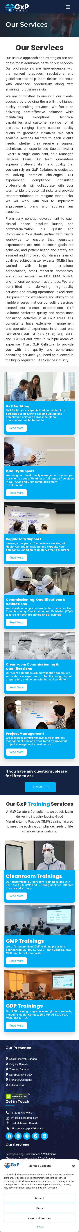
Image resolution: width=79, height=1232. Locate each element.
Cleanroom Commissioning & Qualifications (30, 1158)
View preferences (39, 1218)
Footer (40, 1226)
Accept (39, 1198)
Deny (39, 1208)
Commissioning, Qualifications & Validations (31, 1154)
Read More (16, 428)
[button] (73, 1166)
